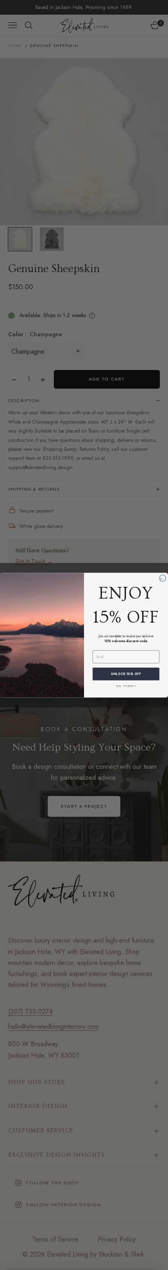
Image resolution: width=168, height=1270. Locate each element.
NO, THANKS (126, 685)
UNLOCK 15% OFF (126, 674)
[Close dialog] (162, 578)
